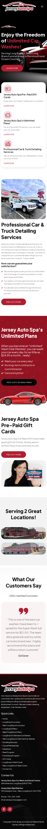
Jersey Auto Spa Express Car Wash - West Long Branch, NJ (23, 549)
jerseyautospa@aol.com (16, 800)
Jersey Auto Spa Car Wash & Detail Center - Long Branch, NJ (23, 533)
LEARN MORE (9, 106)
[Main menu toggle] (42, 6)
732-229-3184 (13, 797)
